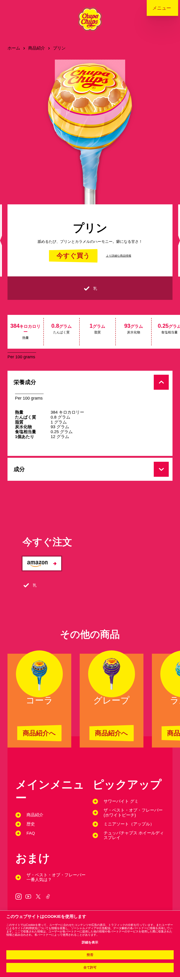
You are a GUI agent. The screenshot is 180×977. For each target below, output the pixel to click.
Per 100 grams (21, 357)
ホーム (14, 48)
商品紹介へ (39, 733)
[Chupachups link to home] (90, 23)
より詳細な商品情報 (118, 255)
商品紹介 (36, 48)
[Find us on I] (18, 896)
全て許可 (90, 967)
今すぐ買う (73, 255)
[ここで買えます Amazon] (41, 564)
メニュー (161, 8)
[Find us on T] (38, 896)
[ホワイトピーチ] (179, 240)
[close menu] (167, 9)
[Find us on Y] (28, 896)
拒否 (90, 955)
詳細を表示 (90, 942)
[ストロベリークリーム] (1, 240)
